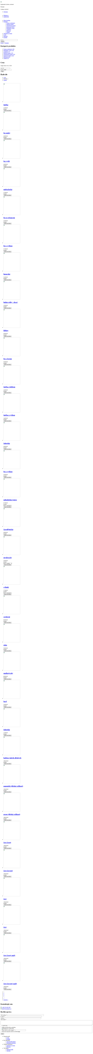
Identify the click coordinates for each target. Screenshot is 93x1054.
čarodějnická (8, 529)
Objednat (5, 11)
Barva (5, 505)
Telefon (2, 1018)
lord (5, 701)
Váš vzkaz (3, 1019)
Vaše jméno (4, 1015)
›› (3, 998)
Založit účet (6, 16)
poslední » (5, 999)
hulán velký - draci (10, 302)
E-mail (3, 1016)
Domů (2, 43)
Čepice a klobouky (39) (8, 49)
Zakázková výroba (7, 33)
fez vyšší (6, 161)
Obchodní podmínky (11, 1043)
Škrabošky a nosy (10, 28)
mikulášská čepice (10, 500)
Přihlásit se (5, 15)
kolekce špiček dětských (12, 758)
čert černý (7, 842)
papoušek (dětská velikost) (13, 786)
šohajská (6, 443)
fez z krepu (7, 359)
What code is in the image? (8, 1030)
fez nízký (6, 133)
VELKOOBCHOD (11, 1041)
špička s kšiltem (9, 387)
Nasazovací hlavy (10, 27)
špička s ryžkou (9, 415)
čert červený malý (10, 984)
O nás (4, 34)
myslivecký (7, 558)
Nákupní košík (9, 1049)
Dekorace (8, 31)
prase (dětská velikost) (11, 814)
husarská (6, 274)
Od (1, 68)
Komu (2, 69)
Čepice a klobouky (10, 23)
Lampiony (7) (6, 51)
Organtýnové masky (11, 25)
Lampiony (8, 29)
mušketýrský (8, 673)
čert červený (8, 871)
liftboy (5, 330)
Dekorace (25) (6, 57)
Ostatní (8, 32)
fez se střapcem (9, 218)
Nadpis (5, 80)
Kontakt (5, 37)
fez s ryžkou (7, 246)
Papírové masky (10, 24)
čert (4, 899)
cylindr (6, 587)
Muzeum (5, 36)
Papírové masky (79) (8, 53)
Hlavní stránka (6, 20)
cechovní (6, 617)
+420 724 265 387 (6, 1007)
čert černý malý (9, 955)
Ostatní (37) (6, 58)
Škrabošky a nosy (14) (8, 50)
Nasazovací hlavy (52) (8, 55)
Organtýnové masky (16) (9, 54)
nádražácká (7, 189)
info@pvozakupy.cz (6, 1008)
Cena (4, 77)
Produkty (5, 21)
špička (5, 105)
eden (5, 645)
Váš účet (8, 1050)
